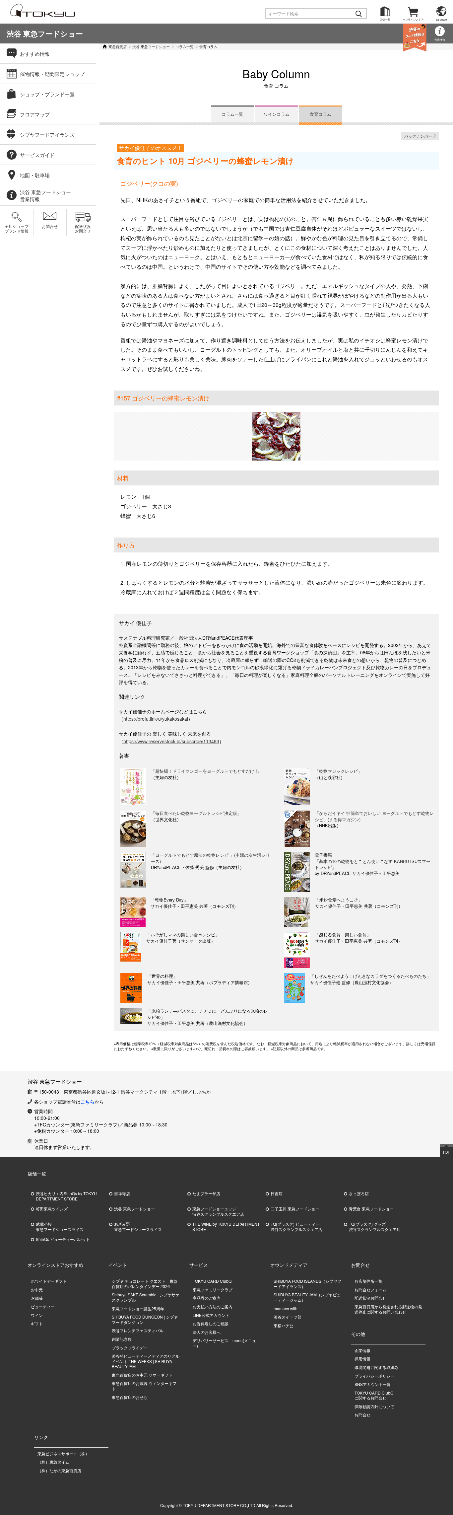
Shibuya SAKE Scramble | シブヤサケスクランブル (145, 1297)
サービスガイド (37, 154)
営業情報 (439, 39)
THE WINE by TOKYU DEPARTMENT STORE (226, 1226)
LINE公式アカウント (211, 1315)
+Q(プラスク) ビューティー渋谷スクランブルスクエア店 (296, 1226)
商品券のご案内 (207, 1298)
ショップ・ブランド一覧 (47, 94)
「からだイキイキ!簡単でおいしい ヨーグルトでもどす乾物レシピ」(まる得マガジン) (374, 816)
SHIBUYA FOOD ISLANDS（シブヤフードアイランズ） (307, 1283)
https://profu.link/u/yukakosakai (155, 718)
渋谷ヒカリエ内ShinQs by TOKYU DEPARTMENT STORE (66, 1196)
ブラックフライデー (130, 1347)
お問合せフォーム (370, 1289)
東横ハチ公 (283, 1325)
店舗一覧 (385, 19)
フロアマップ (35, 114)
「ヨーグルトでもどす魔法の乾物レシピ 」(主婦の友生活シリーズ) (210, 858)
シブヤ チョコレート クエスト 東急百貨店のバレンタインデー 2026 (144, 1283)
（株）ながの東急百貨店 (59, 1470)
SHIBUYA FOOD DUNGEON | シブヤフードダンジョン (145, 1319)
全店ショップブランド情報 (17, 228)
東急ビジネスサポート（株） (63, 1453)
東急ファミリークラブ (212, 1289)
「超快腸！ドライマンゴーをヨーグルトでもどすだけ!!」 (206, 771)
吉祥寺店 (122, 1193)
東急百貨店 (117, 46)
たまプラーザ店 (206, 1193)
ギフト (37, 1323)
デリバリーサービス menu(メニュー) (224, 1342)
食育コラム (320, 114)
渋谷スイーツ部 (287, 1317)
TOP (446, 1152)
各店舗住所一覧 (368, 1281)
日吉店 (277, 1193)
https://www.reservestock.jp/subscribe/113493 (171, 741)
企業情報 (362, 1350)
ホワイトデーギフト (49, 1281)
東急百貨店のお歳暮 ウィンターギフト (144, 1385)
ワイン (37, 1315)
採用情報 (362, 1358)
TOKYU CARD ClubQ (212, 1281)
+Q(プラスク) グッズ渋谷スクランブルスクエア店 (375, 1226)
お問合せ (50, 226)
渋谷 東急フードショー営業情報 (45, 195)
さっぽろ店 (359, 1193)
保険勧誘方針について (374, 1406)
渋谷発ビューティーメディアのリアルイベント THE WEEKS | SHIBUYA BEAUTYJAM (145, 1361)
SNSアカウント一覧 (373, 1384)
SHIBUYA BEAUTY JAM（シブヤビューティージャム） (307, 1297)
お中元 (37, 1289)
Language (441, 19)
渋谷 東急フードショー (45, 33)
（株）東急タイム (53, 1462)
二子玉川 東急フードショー (295, 1208)
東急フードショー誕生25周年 (138, 1308)
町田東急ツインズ (52, 1208)
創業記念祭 (122, 1339)
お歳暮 (37, 1298)
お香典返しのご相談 (210, 1323)
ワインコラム (277, 114)
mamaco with (285, 1308)
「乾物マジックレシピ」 (338, 771)
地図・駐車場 (35, 175)
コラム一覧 (184, 46)
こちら (88, 1101)
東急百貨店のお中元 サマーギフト (142, 1375)
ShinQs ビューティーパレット (63, 1239)
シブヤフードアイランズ (47, 134)
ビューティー (43, 1306)
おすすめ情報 (35, 53)
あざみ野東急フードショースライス (138, 1226)
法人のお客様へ (207, 1332)
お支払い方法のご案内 (212, 1306)
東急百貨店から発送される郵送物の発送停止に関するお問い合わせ (388, 1309)
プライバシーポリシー (374, 1376)
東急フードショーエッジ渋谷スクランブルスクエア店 (218, 1211)
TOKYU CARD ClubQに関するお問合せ (374, 1395)
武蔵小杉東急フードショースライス (60, 1226)
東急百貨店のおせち (130, 1397)
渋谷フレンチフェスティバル (137, 1330)
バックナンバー (418, 136)
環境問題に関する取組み (376, 1367)
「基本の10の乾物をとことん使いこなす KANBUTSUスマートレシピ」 (372, 864)
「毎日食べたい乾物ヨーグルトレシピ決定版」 (196, 813)
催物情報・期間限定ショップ (52, 73)
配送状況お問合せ (83, 228)
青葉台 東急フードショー (371, 1208)
